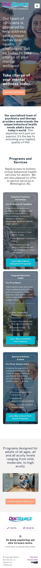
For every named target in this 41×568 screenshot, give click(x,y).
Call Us (13, 528)
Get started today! (13, 92)
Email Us (30, 528)
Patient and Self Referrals (20, 501)
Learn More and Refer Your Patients (20, 340)
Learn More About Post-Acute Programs (20, 417)
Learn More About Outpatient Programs (20, 262)
